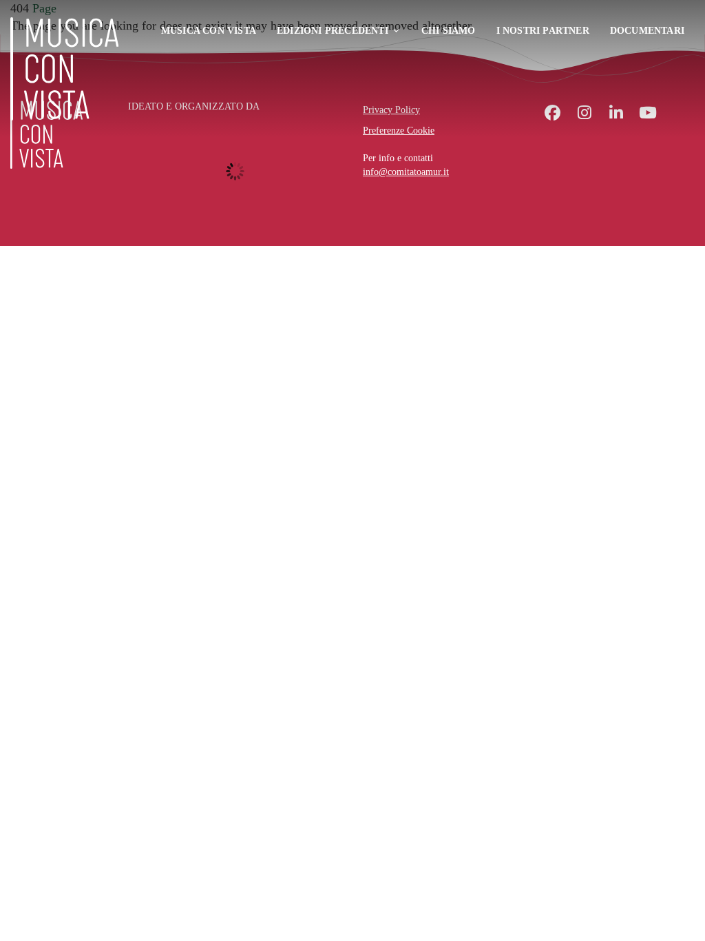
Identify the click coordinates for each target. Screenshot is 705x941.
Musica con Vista (208, 30)
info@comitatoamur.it (406, 172)
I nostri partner (542, 30)
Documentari (647, 30)
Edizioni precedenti (332, 30)
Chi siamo (448, 30)
